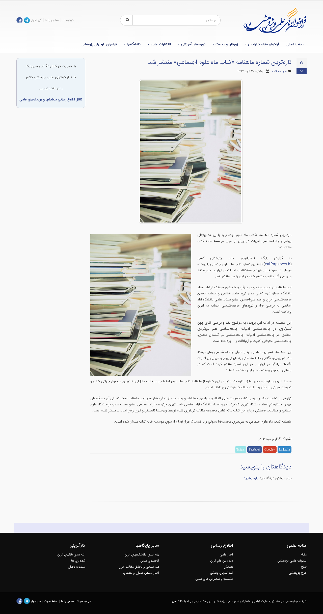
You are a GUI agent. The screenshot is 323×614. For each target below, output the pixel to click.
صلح (304, 567)
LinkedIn (284, 449)
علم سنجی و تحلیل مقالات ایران (139, 567)
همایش (228, 567)
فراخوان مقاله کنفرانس (263, 44)
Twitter (240, 449)
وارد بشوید (251, 478)
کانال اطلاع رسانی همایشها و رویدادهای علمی (50, 100)
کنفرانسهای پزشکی (221, 573)
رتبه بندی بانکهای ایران (71, 554)
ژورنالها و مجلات (227, 44)
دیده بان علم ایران (221, 561)
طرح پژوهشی (298, 573)
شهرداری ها (78, 561)
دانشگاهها (134, 44)
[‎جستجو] (126, 20)
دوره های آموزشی (193, 44)
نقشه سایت (51, 601)
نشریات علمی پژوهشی (292, 561)
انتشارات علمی (161, 44)
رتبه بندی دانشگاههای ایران (141, 554)
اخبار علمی (226, 554)
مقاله (304, 554)
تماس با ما (52, 20)
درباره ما (68, 20)
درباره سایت (83, 601)
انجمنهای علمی (149, 561)
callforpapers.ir (277, 264)
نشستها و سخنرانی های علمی (214, 579)
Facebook (254, 449)
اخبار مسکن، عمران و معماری (141, 573)
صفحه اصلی (294, 44)
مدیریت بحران (76, 567)
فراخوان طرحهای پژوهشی (99, 44)
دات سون (176, 601)
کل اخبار (36, 20)
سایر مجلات (279, 71)
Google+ (269, 449)
